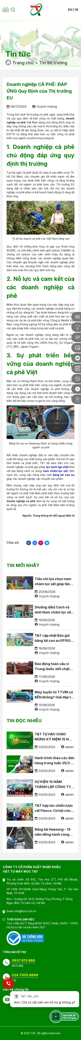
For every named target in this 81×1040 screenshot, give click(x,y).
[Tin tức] (76, 368)
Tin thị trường (53, 62)
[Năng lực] (76, 337)
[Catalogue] (76, 317)
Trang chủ (23, 62)
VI (76, 10)
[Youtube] (76, 358)
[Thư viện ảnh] (76, 347)
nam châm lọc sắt (55, 470)
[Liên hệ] (76, 399)
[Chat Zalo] (76, 378)
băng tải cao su (63, 474)
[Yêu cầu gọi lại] (76, 389)
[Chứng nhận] (76, 327)
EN (70, 9)
